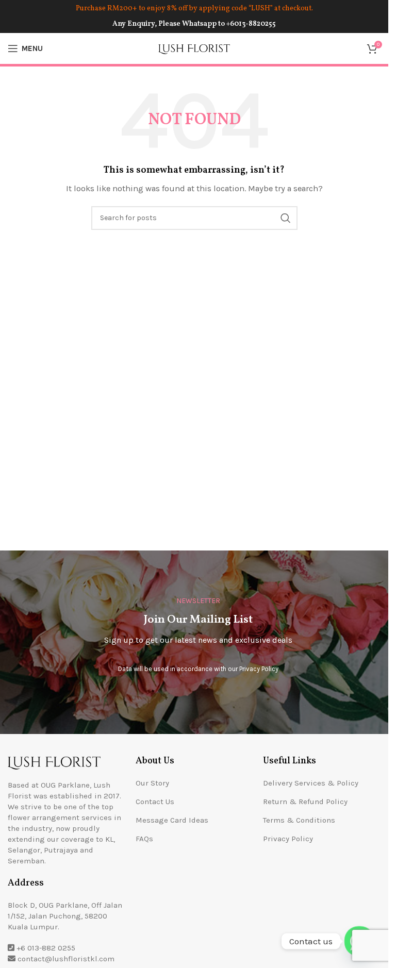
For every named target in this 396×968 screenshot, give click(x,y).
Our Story (152, 783)
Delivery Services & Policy (310, 783)
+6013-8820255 (251, 24)
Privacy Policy (258, 669)
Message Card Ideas (172, 820)
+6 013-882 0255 (45, 948)
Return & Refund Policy (305, 801)
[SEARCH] (286, 218)
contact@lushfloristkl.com (66, 958)
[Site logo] (194, 48)
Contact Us (155, 801)
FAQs (144, 838)
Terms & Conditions (299, 820)
